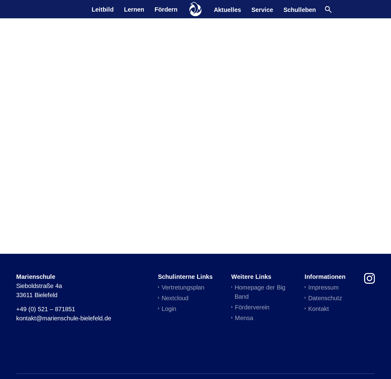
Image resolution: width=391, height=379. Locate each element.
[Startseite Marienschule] (195, 9)
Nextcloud (175, 298)
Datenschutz (325, 298)
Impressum (323, 287)
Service (262, 9)
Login (169, 308)
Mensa (244, 318)
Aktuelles (227, 9)
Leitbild (103, 9)
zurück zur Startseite (195, 147)
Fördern (166, 9)
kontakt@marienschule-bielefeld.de (63, 318)
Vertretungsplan (183, 287)
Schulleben (299, 9)
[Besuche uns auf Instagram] (369, 277)
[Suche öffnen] (328, 9)
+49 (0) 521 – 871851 (45, 309)
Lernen (134, 9)
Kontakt (318, 308)
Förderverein (252, 307)
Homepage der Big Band (260, 292)
